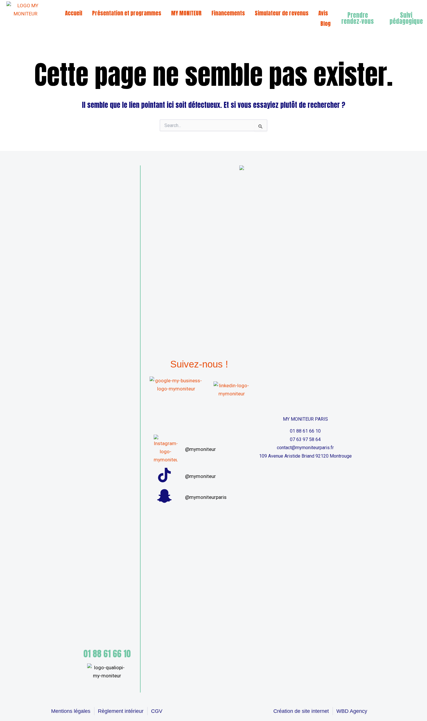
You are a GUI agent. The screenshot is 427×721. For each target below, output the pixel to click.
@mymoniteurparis (206, 497)
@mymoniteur (200, 449)
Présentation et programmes (126, 13)
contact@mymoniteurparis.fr (305, 447)
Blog (325, 23)
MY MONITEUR (186, 13)
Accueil (73, 13)
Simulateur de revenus (281, 13)
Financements (228, 13)
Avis (323, 13)
